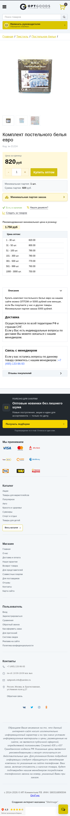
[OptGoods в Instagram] (39, 707)
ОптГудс (35, 795)
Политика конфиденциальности (18, 645)
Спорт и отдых (10, 516)
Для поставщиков (11, 578)
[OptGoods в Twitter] (32, 707)
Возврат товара (10, 566)
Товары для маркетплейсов (16, 495)
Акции (5, 491)
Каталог (8, 485)
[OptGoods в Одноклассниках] (46, 707)
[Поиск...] (64, 17)
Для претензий (10, 633)
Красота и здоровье (12, 508)
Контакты (7, 587)
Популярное (9, 499)
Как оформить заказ (12, 629)
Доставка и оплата (12, 557)
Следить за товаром (16, 213)
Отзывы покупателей (19, 373)
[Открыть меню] (4, 7)
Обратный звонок (11, 624)
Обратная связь (14, 696)
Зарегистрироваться (12, 616)
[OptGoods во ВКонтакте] (24, 707)
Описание (13, 291)
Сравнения (8, 620)
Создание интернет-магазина (28, 802)
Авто (5, 504)
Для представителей (13, 570)
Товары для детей (11, 520)
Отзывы (6, 583)
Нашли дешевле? (39, 207)
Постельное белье (44, 36)
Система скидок (10, 637)
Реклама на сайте (11, 641)
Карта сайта (8, 591)
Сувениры (7, 512)
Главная (8, 36)
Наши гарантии (10, 562)
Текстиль (22, 36)
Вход (5, 612)
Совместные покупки (13, 574)
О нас (5, 553)
